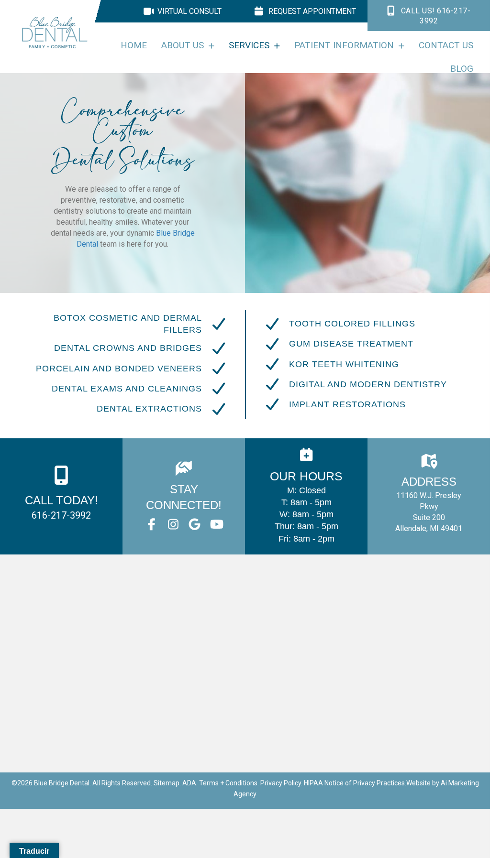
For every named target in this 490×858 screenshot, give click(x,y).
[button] (429, 16)
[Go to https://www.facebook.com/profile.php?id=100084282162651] (151, 525)
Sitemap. (167, 783)
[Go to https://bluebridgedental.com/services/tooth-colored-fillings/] (363, 324)
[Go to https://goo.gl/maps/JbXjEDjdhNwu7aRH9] (194, 525)
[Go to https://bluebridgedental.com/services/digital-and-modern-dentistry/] (368, 384)
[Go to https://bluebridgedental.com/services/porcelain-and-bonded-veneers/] (127, 368)
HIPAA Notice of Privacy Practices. (355, 783)
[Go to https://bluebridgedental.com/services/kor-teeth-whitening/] (368, 364)
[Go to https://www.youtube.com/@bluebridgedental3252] (216, 525)
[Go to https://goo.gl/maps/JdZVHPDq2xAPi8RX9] (429, 496)
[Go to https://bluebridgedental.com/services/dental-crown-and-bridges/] (127, 348)
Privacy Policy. (281, 783)
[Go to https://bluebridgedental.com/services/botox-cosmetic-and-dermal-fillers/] (127, 324)
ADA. (190, 783)
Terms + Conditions (228, 783)
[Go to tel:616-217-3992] (61, 496)
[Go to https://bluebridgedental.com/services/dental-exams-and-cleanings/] (127, 388)
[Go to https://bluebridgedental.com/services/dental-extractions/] (127, 409)
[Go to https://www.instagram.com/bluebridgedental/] (173, 525)
